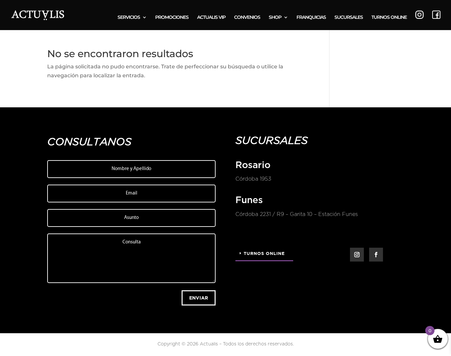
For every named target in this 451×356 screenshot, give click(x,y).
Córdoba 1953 (253, 179)
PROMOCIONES (172, 17)
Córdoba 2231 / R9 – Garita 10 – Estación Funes (296, 214)
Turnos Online (264, 253)
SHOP (275, 17)
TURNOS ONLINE (389, 17)
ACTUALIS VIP (211, 17)
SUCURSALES (348, 17)
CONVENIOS (247, 17)
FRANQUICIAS (311, 17)
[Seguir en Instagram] (357, 255)
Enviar (198, 298)
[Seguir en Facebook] (376, 255)
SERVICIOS (129, 17)
